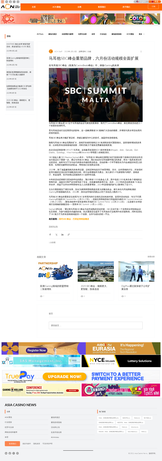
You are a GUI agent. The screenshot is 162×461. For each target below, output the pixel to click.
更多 (140, 34)
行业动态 (103, 34)
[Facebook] (10, 2)
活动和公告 (55, 427)
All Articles (55, 437)
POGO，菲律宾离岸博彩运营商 (109, 427)
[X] (14, 2)
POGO (125, 427)
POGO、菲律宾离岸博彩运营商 (109, 418)
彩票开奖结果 (56, 432)
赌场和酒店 (55, 417)
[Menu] (2, 1)
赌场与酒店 (52, 34)
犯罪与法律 (82, 34)
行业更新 (8, 422)
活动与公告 (53, 226)
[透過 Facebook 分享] (50, 234)
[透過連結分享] (68, 234)
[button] (79, 6)
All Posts (40, 34)
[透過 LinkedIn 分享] (62, 234)
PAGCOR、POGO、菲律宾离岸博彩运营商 (112, 431)
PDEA (144, 431)
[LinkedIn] (6, 2)
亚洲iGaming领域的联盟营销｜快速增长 (54, 287)
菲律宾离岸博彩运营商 (107, 422)
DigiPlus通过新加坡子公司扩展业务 (135, 287)
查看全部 (151, 256)
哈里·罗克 (127, 418)
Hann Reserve (133, 431)
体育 (93, 34)
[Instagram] (18, 2)
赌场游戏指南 (117, 34)
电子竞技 (148, 418)
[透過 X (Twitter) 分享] (56, 234)
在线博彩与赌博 (67, 34)
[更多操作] (141, 51)
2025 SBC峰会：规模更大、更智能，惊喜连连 (95, 287)
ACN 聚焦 (130, 34)
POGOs (137, 418)
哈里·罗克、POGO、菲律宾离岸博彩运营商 (131, 422)
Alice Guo (135, 427)
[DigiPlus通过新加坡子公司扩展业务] (136, 271)
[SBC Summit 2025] (96, 271)
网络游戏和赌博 (11, 432)
